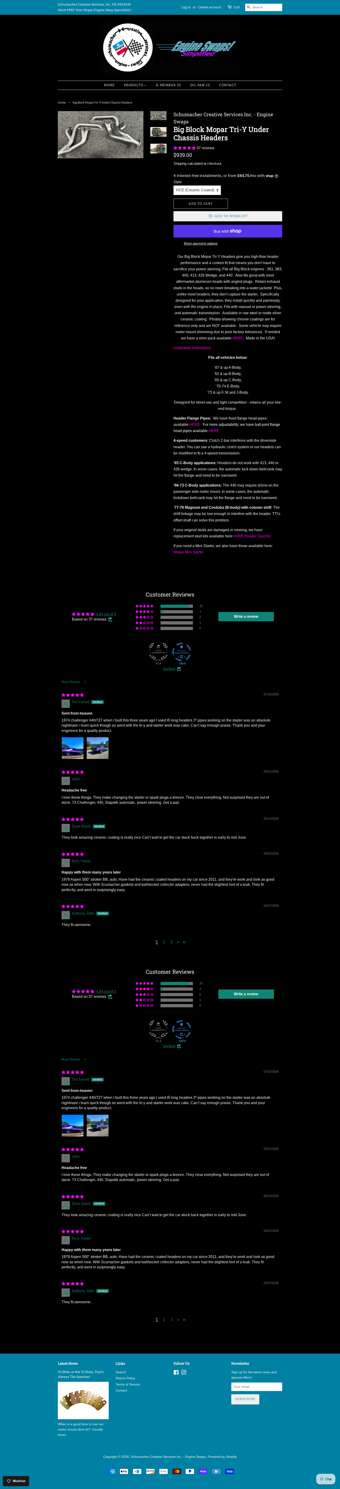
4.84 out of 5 (106, 614)
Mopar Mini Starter (188, 552)
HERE (237, 338)
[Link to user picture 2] (98, 748)
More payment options (201, 243)
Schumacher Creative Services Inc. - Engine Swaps (168, 1457)
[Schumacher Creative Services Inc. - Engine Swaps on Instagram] (183, 1373)
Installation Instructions (192, 348)
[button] (185, 148)
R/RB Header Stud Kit (252, 536)
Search (121, 1372)
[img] (73, 695)
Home (109, 85)
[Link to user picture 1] (73, 748)
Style (177, 182)
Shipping (179, 163)
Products (134, 85)
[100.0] (181, 652)
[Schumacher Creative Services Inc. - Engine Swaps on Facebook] (176, 1373)
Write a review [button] (246, 616)
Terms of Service (128, 1384)
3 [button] (171, 942)
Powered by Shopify (222, 1457)
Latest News (68, 1363)
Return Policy (125, 1378)
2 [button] (164, 942)
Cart (236, 7)
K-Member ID (168, 85)
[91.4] (158, 652)
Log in (186, 7)
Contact (227, 85)
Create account (209, 7)
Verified (169, 669)
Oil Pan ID (200, 85)
